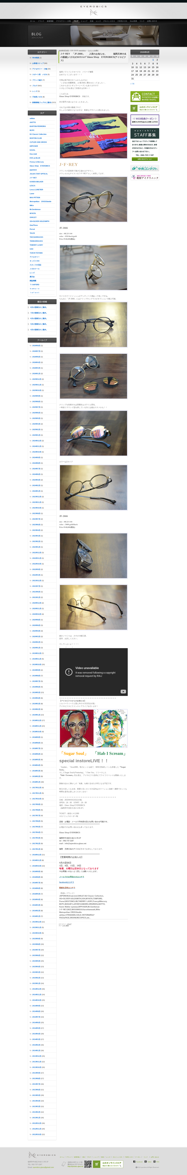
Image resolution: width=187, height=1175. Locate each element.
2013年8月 (36, 1078)
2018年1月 (36, 782)
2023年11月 (36, 502)
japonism (33, 170)
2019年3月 (36, 704)
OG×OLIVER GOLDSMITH (39, 221)
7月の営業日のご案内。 (39, 313)
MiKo (32, 205)
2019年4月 (36, 698)
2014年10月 (36, 1000)
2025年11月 (36, 385)
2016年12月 (36, 855)
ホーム (32, 21)
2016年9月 (36, 871)
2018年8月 (36, 743)
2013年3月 (36, 1106)
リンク (142, 21)
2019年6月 (36, 687)
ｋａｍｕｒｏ (35, 289)
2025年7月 (36, 407)
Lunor (32, 194)
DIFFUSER (34, 146)
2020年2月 (36, 642)
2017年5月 (36, 827)
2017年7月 (36, 816)
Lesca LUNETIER (36, 190)
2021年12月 (36, 581)
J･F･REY (33, 178)
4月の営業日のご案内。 (39, 330)
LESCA (32, 186)
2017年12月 (36, 788)
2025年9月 (36, 396)
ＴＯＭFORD (34, 285)
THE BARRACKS (36, 237)
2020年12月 (36, 603)
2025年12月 (36, 379)
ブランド (41, 21)
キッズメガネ (35, 261)
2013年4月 (36, 1101)
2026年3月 (36, 368)
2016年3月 (36, 905)
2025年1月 (36, 435)
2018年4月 (36, 765)
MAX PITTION (35, 198)
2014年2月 (36, 1045)
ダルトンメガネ (109, 21)
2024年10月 (36, 452)
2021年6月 (36, 592)
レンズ (98, 21)
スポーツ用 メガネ (39, 74)
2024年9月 (36, 457)
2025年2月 (36, 430)
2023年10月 (36, 508)
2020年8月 (36, 620)
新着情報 (50, 21)
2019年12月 (36, 653)
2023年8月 (36, 513)
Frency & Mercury (37, 162)
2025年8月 (36, 402)
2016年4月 (36, 899)
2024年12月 (36, 441)
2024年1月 (36, 491)
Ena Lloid (33, 154)
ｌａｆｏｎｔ (35, 293)
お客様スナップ (38, 63)
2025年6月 (36, 413)
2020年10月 (36, 614)
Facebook (139, 1162)
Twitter (149, 1162)
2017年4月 (36, 832)
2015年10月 (36, 933)
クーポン (138, 1157)
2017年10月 (36, 799)
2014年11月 (36, 995)
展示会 (32, 277)
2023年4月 (36, 530)
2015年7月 (36, 950)
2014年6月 (36, 1023)
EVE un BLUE (35, 158)
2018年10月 (36, 732)
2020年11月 (36, 609)
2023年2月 (36, 541)
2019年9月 (36, 670)
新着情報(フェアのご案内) (41, 102)
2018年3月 (36, 771)
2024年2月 (36, 485)
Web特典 (134, 21)
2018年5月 (36, 760)
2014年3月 (36, 1039)
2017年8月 (36, 810)
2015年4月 (36, 967)
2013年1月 (36, 1118)
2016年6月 (36, 888)
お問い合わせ (152, 21)
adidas (32, 118)
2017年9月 (36, 804)
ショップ (84, 21)
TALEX (32, 233)
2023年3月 (36, 536)
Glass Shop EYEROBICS (40, 166)
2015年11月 (36, 927)
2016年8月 (36, 877)
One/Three (34, 225)
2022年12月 (36, 553)
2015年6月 (36, 955)
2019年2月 (36, 709)
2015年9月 (36, 939)
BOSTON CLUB (36, 138)
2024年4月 (36, 480)
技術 (92, 21)
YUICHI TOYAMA (36, 253)
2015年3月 (36, 972)
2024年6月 (36, 474)
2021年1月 (36, 597)
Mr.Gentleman (35, 209)
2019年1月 (36, 715)
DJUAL (32, 150)
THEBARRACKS (36, 241)
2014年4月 (36, 1034)
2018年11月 (36, 726)
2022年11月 (36, 558)
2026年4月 (36, 362)
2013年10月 (36, 1067)
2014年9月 (36, 1006)
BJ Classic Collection (38, 134)
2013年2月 (36, 1112)
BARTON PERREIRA (38, 126)
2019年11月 (36, 659)
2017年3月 (36, 838)
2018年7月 (36, 748)
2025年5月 (36, 418)
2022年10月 (36, 564)
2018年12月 (36, 720)
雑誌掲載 (33, 281)
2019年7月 (36, 681)
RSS (157, 1162)
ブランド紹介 (37, 80)
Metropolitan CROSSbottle (40, 201)
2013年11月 (36, 1062)
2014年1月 (36, 1051)
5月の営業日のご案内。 (39, 324)
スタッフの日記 (35, 265)
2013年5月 (36, 1095)
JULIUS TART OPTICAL (39, 174)
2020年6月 (36, 625)
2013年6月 (36, 1090)
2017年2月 (36, 844)
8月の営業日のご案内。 (39, 307)
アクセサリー (35, 257)
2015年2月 (36, 978)
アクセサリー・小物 (63, 21)
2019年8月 (36, 676)
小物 (83, 1157)
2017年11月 (36, 793)
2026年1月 (36, 374)
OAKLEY (33, 217)
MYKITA (33, 213)
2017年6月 (36, 821)
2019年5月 (36, 692)
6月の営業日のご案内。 (39, 318)
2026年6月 (36, 357)
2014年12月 (36, 989)
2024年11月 (36, 446)
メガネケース (35, 269)
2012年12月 (36, 1123)
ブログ (76, 21)
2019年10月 (36, 664)
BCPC (32, 130)
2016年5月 (36, 894)
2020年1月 (36, 648)
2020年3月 (36, 637)
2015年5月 (36, 961)
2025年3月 (36, 424)
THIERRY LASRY (36, 245)
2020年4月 (36, 631)
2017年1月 (36, 849)
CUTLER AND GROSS (38, 142)
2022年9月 (36, 569)
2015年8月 (36, 944)
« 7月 (132, 84)
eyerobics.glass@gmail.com (43, 1167)
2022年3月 (36, 575)
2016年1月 (36, 916)
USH (31, 249)
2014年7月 (36, 1017)
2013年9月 (36, 1073)
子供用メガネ (122, 21)
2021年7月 (36, 586)
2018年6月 (36, 754)
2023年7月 (36, 519)
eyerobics (82, 50)
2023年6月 (36, 525)
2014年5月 (36, 1028)
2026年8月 (36, 346)
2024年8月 (36, 463)
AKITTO (33, 122)
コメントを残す (93, 50)
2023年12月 (36, 497)
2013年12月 (36, 1056)
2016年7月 (36, 883)
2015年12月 (36, 922)
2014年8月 (36, 1011)
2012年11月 (36, 1129)
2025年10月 (36, 390)
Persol (32, 229)
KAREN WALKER (36, 182)
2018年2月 (36, 776)
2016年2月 (36, 911)
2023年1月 (36, 547)
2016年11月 (36, 860)
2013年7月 (36, 1084)
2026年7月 (36, 351)
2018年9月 (36, 737)
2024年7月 (36, 469)
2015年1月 (36, 983)
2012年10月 (36, 1134)
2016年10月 (36, 866)
